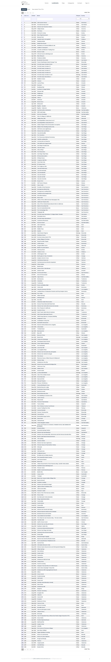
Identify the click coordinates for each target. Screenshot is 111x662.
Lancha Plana (40, 83)
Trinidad (39, 476)
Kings (82, 455)
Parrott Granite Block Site (43, 208)
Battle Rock (40, 266)
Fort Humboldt (41, 345)
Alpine (83, 526)
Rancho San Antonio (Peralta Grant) (46, 538)
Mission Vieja (40, 360)
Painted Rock (40, 420)
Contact (79, 3)
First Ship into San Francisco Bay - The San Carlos (49, 517)
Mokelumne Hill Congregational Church (47, 569)
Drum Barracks (41, 376)
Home (46, 3)
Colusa (83, 522)
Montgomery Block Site (43, 189)
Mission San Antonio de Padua (44, 509)
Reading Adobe (41, 41)
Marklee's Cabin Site (42, 526)
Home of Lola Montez (42, 634)
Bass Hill (39, 333)
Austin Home (40, 503)
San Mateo (84, 24)
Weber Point (40, 368)
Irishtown (39, 99)
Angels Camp (40, 624)
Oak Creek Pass (41, 224)
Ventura (83, 258)
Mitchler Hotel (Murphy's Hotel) (45, 582)
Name (38, 15)
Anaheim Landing (41, 482)
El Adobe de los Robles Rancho (45, 455)
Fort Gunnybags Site (42, 210)
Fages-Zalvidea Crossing (43, 632)
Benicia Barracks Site (42, 393)
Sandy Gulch (40, 553)
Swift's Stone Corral (42, 522)
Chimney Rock (41, 249)
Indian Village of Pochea (43, 239)
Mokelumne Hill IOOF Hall (43, 559)
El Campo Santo (41, 164)
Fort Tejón (40, 293)
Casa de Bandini (41, 172)
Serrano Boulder (41, 410)
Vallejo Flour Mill (41, 118)
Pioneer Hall (40, 91)
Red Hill (39, 449)
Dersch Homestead (42, 274)
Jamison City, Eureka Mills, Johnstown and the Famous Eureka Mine (54, 434)
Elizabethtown (41, 507)
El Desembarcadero (42, 156)
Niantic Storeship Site (42, 206)
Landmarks (55, 3)
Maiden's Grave (41, 78)
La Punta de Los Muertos (43, 141)
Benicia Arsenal (41, 391)
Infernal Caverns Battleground (45, 53)
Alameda (83, 116)
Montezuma (40, 278)
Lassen (83, 181)
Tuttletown (40, 283)
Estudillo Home (41, 607)
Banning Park (40, 331)
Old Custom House (42, 22)
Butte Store (40, 101)
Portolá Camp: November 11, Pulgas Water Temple (50, 214)
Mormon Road (40, 222)
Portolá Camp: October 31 (43, 70)
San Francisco (84, 187)
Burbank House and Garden (44, 513)
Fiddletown (40, 93)
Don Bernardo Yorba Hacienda (44, 497)
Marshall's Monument (42, 322)
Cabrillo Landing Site (42, 139)
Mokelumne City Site (42, 362)
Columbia (39, 281)
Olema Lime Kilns (41, 488)
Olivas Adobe (40, 264)
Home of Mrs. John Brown (43, 268)
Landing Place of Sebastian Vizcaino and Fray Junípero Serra (52, 291)
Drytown (39, 85)
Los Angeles (84, 289)
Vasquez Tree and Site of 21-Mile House (47, 565)
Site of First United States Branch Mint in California (50, 203)
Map (63, 3)
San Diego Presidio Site (43, 145)
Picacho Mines (41, 428)
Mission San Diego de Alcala (44, 530)
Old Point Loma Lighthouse (44, 128)
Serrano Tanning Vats (42, 412)
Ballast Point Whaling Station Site (45, 126)
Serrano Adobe (41, 440)
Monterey (83, 22)
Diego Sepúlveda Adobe (43, 499)
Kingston (39, 588)
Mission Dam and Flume (43, 131)
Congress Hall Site (42, 160)
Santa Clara (84, 545)
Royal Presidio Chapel (42, 241)
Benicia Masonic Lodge (43, 387)
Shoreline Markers (42, 195)
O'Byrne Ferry (40, 611)
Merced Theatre (41, 381)
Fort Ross (39, 31)
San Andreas (40, 551)
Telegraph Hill (40, 212)
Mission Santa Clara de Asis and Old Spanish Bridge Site (51, 547)
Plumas (83, 408)
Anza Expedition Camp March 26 (45, 122)
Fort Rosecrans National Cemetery (46, 137)
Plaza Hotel (40, 399)
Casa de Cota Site (41, 178)
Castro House (40, 397)
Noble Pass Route (41, 43)
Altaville (39, 626)
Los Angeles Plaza (41, 349)
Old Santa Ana (40, 451)
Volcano (39, 81)
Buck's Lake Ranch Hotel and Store (46, 436)
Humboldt (83, 328)
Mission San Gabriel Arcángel (44, 353)
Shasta (83, 41)
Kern (82, 224)
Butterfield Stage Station (43, 416)
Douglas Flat (40, 592)
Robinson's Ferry (41, 601)
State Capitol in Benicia (43, 343)
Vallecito (39, 594)
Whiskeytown (40, 297)
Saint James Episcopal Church (44, 314)
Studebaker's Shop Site (43, 320)
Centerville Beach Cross (43, 385)
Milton (38, 572)
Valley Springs (40, 549)
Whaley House (41, 158)
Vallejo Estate (40, 28)
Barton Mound (41, 480)
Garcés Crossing (41, 605)
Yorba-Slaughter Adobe (43, 422)
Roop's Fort (40, 181)
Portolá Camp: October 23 (43, 68)
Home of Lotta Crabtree (43, 636)
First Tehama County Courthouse (45, 406)
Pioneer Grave (41, 467)
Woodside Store (41, 216)
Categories (71, 3)
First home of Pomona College (45, 628)
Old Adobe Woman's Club (43, 545)
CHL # (25, 15)
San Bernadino (85, 110)
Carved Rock (40, 414)
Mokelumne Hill (41, 586)
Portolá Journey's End (42, 24)
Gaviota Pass (40, 542)
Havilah (39, 231)
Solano (83, 343)
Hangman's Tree (41, 318)
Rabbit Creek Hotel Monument (45, 469)
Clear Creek (40, 185)
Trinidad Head (40, 328)
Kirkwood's (40, 103)
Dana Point (40, 418)
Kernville (39, 299)
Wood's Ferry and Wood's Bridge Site (46, 364)
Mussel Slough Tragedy (43, 536)
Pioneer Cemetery (42, 590)
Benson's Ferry (41, 335)
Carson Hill (40, 597)
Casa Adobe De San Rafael (44, 515)
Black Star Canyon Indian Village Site (46, 478)
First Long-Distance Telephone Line (46, 540)
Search (24, 9)
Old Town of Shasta (42, 183)
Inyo (82, 459)
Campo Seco (40, 561)
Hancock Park (40, 378)
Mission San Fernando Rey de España (46, 351)
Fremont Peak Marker (42, 401)
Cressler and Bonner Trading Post (45, 49)
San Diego (84, 124)
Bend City (39, 461)
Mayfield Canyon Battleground (45, 465)
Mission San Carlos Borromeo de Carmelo (47, 306)
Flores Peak (40, 494)
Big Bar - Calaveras (42, 108)
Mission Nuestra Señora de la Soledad (46, 511)
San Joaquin (84, 335)
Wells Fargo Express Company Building (47, 316)
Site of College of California (44, 116)
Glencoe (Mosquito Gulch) (43, 609)
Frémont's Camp (41, 33)
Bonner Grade (40, 51)
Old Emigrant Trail (41, 253)
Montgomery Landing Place (44, 191)
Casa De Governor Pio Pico (44, 289)
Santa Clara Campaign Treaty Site (45, 567)
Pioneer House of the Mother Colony (46, 444)
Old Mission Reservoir (42, 260)
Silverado (39, 447)
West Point (40, 584)
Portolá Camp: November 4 (44, 76)
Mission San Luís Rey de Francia (45, 524)
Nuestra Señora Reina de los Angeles (46, 324)
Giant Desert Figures (42, 233)
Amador (83, 78)
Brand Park (40, 337)
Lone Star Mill (40, 347)
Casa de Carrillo (41, 176)
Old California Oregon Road (44, 143)
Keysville (39, 226)
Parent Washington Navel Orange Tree (47, 62)
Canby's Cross (41, 251)
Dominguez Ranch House (43, 341)
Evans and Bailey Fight (42, 285)
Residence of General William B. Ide (46, 45)
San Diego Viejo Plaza (42, 153)
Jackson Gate (40, 270)
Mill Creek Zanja (41, 112)
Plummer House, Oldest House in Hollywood (48, 358)
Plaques (78, 15)
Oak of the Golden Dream (43, 374)
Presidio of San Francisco (43, 187)
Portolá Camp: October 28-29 (44, 64)
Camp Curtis (40, 474)
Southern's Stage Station (43, 89)
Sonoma (83, 26)
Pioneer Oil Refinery (42, 383)
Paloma (39, 640)
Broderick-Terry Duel (42, 60)
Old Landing (40, 438)
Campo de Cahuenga (42, 339)
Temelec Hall (40, 519)
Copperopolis (40, 642)
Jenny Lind (40, 580)
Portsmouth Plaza (42, 272)
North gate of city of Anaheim (44, 256)
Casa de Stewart (41, 174)
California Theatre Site (43, 201)
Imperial (83, 403)
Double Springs (41, 576)
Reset (28, 9)
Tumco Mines (40, 403)
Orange (83, 256)
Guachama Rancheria (42, 220)
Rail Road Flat (40, 622)
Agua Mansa (40, 276)
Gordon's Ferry (41, 310)
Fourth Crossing (41, 563)
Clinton (39, 97)
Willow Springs (41, 295)
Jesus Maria (40, 617)
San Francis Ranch (41, 459)
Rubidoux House (41, 235)
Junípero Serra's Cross (43, 258)
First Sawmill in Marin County (44, 457)
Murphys (39, 599)
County (83, 15)
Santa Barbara (85, 542)
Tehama (83, 45)
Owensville (40, 505)
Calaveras (83, 108)
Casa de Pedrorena (42, 168)
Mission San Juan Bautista (43, 432)
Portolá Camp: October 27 (44, 66)
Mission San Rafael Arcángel (44, 484)
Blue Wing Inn (40, 55)
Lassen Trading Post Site (43, 408)
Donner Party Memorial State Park (46, 303)
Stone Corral (40, 574)
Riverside (83, 62)
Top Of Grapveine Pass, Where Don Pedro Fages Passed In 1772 (53, 615)
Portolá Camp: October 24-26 (44, 74)
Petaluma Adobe (41, 58)
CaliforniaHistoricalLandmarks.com (41, 658)
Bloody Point (40, 37)
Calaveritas (40, 557)
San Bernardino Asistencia (44, 110)
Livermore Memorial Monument (45, 528)
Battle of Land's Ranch (43, 247)
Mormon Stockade (42, 114)
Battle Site (40, 472)
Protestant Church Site (43, 389)
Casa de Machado (41, 170)
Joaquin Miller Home (42, 245)
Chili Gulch (40, 578)
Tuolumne (84, 278)
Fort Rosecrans (41, 151)
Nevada (83, 303)
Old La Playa (40, 149)
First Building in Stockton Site (44, 395)
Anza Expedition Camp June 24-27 (45, 120)
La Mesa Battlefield (42, 372)
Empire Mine (40, 647)
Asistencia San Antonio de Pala (45, 532)
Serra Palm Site (41, 162)
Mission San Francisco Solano (44, 26)
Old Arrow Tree (41, 366)
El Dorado (83, 318)
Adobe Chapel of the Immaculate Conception (48, 124)
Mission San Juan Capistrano (44, 442)
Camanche (40, 555)
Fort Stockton (40, 135)
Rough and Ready (41, 638)
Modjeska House (41, 453)
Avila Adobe (40, 326)
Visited (33, 15)
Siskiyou (83, 39)
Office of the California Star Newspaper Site (48, 199)
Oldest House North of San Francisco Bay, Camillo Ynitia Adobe (53, 463)
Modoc (83, 33)
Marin (82, 457)
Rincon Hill (40, 197)
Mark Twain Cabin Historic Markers (46, 312)
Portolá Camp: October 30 (43, 72)
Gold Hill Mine (40, 645)
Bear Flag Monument (42, 35)
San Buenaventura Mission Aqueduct (46, 262)
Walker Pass (40, 228)
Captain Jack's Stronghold (43, 39)
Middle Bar (40, 95)
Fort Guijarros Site (42, 166)
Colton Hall (40, 287)
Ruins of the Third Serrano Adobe (45, 492)
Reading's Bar (40, 87)
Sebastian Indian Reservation (44, 301)
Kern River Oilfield (41, 630)
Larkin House (40, 243)
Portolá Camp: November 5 (44, 218)
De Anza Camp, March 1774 (44, 237)
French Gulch (40, 370)
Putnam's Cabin (41, 490)
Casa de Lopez (41, 147)
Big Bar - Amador (41, 106)
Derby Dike (40, 534)
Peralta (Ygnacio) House (43, 619)
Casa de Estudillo (41, 133)
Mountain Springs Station (43, 430)
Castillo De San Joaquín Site (44, 193)
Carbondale (40, 501)
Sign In (87, 3)
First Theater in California (43, 308)
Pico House (40, 356)
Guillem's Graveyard (42, 47)
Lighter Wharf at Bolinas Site (44, 486)
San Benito (84, 397)
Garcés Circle (40, 603)
